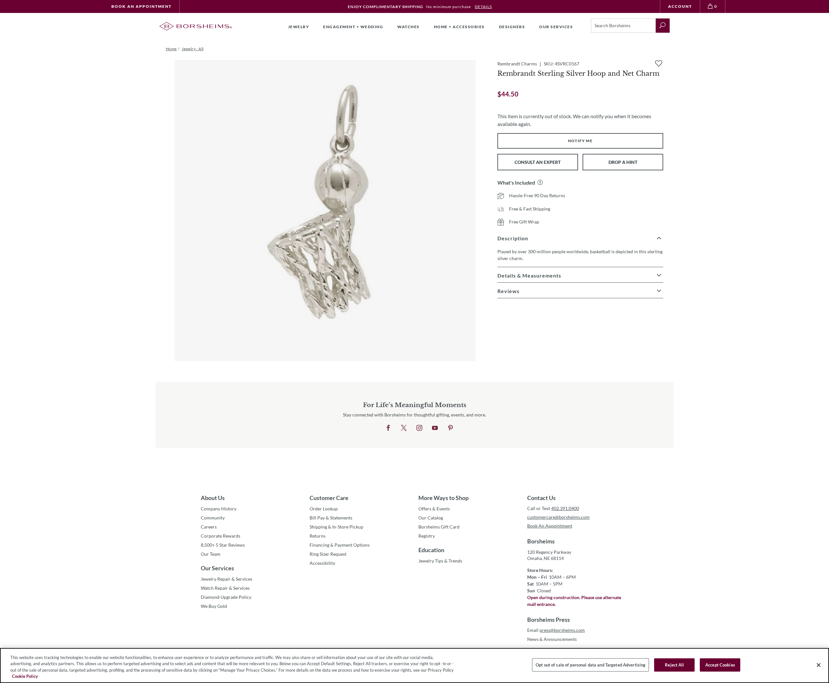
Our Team (211, 554)
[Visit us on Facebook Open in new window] (388, 428)
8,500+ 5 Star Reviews (223, 545)
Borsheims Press (548, 619)
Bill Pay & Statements (331, 517)
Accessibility (322, 563)
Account (680, 6)
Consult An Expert (538, 162)
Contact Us (541, 497)
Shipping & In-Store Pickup (336, 526)
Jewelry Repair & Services (226, 579)
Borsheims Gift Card (439, 526)
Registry (426, 536)
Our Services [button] (556, 26)
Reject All (674, 664)
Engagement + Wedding (353, 26)
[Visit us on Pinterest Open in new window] (450, 428)
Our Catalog (430, 517)
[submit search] (663, 25)
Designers (512, 26)
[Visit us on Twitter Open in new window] (404, 428)
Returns (317, 536)
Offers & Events (434, 508)
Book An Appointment (141, 6)
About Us (213, 497)
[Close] (819, 665)
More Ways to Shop (443, 497)
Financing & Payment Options (339, 545)
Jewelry (298, 26)
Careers (209, 526)
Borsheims (541, 541)
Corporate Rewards (220, 536)
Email (556, 630)
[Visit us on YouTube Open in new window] (435, 428)
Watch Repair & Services (225, 588)
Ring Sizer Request (328, 554)
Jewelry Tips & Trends (440, 560)
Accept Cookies (720, 664)
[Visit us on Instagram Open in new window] (419, 428)
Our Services (217, 568)
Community (213, 517)
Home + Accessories (459, 26)
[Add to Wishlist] (658, 63)
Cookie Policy (25, 676)
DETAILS (483, 6)
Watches (408, 26)
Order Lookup (324, 508)
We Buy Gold (214, 606)
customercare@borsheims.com (558, 517)
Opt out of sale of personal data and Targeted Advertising (590, 664)
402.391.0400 (565, 508)
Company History (218, 508)
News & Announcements (552, 639)
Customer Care (329, 497)
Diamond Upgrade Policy (226, 597)
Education (431, 549)
